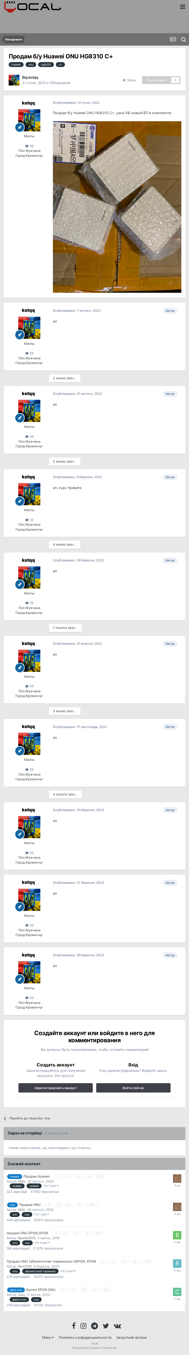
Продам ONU (30, 1205)
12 (147, 1261)
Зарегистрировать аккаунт (55, 1088)
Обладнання (60, 83)
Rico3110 (25, 1266)
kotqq (33, 77)
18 (91, 1205)
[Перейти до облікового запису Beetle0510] (177, 1235)
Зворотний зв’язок (131, 1337)
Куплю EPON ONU (41, 1290)
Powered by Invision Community (94, 1348)
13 (100, 1176)
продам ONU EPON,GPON (28, 1233)
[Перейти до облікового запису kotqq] (14, 80)
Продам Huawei (37, 1176)
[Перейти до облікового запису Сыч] (177, 1292)
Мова (47, 1337)
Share (130, 80)
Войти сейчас (133, 1088)
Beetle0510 (26, 1238)
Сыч (21, 1295)
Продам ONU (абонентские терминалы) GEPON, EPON (52, 1261)
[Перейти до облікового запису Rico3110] (177, 1263)
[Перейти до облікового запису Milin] (177, 1178)
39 (31, 146)
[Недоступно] (117, 207)
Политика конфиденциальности (85, 1337)
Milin (21, 1181)
